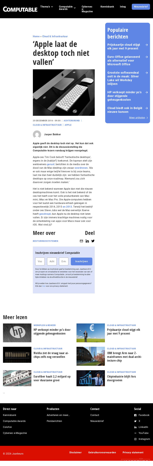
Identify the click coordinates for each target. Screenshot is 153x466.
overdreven (81, 167)
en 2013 (67, 206)
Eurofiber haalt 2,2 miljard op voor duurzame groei (52, 378)
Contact (94, 415)
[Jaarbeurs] (134, 461)
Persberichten (54, 421)
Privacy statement (133, 452)
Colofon (7, 427)
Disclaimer (75, 452)
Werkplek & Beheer (45, 325)
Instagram (144, 439)
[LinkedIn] (87, 241)
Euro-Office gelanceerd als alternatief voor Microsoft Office (123, 60)
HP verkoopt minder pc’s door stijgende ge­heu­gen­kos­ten (52, 331)
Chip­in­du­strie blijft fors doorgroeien (121, 378)
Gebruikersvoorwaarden (102, 452)
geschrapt (45, 213)
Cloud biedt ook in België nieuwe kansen (124, 110)
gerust (50, 164)
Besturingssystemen (45, 241)
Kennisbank (9, 415)
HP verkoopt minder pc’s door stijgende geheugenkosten (124, 95)
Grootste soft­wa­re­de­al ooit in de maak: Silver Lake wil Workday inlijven (123, 78)
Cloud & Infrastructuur (55, 36)
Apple (68, 125)
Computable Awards (14, 421)
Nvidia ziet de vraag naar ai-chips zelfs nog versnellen (51, 355)
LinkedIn (143, 427)
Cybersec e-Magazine (15, 433)
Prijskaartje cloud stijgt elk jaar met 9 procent (123, 46)
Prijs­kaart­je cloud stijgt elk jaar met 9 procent (123, 331)
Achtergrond (72, 120)
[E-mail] (81, 241)
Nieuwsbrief (97, 421)
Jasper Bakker (52, 134)
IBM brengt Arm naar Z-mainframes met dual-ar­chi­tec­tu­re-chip (124, 356)
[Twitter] (93, 241)
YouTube (144, 433)
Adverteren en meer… (58, 415)
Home (36, 36)
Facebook (144, 415)
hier (43, 286)
